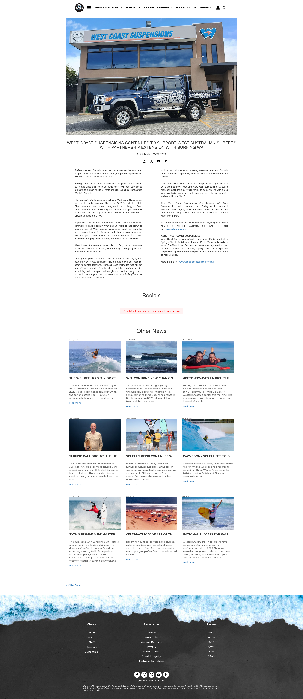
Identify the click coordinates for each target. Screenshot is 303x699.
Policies (151, 632)
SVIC (211, 642)
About (91, 623)
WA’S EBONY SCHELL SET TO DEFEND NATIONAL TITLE (224, 456)
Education (146, 7)
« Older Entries (74, 585)
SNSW (211, 632)
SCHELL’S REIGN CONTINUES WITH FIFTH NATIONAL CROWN (171, 456)
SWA (211, 646)
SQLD (211, 637)
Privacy (151, 646)
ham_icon (89, 7)
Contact (91, 646)
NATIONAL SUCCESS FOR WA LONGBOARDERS (218, 534)
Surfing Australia (155, 680)
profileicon (218, 7)
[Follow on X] (151, 161)
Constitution (151, 637)
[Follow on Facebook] (137, 161)
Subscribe (91, 651)
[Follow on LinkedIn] (166, 161)
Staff (92, 642)
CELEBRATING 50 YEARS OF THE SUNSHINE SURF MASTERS (170, 534)
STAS (211, 656)
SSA (211, 651)
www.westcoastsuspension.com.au (196, 261)
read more (75, 402)
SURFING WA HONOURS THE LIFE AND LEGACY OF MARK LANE (116, 456)
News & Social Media (109, 7)
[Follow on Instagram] (144, 161)
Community (165, 7)
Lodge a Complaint (151, 660)
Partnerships (202, 7)
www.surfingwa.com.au (176, 228)
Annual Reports (151, 642)
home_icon (79, 7)
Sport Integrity (151, 656)
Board (91, 637)
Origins (91, 632)
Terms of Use (151, 651)
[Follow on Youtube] (159, 161)
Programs (183, 7)
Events (131, 7)
